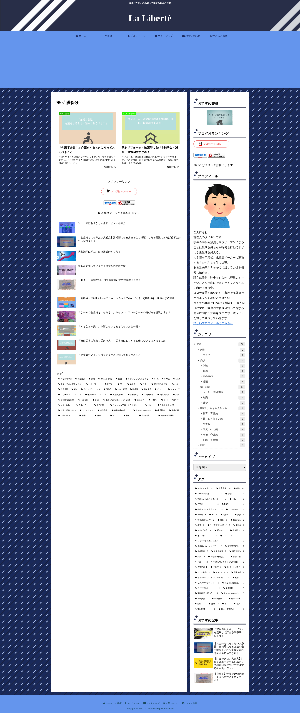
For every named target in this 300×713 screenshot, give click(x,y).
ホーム (108, 703)
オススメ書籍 (190, 703)
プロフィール (133, 703)
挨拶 (119, 703)
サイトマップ (152, 703)
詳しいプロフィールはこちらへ (213, 323)
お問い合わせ (172, 703)
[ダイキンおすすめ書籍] (220, 117)
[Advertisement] (150, 66)
